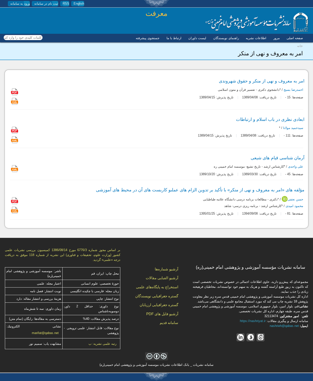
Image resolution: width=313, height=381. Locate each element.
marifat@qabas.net (45, 333)
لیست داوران (197, 38)
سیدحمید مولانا (293, 128)
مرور (276, 38)
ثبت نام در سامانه (46, 3)
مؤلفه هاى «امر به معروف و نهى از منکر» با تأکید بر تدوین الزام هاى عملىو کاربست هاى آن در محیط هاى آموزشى (200, 189)
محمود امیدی (294, 206)
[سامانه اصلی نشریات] (256, 31)
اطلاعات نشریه (256, 38)
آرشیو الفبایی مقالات (162, 278)
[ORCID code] (285, 201)
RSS (66, 3)
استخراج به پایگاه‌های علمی (157, 287)
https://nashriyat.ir (253, 321)
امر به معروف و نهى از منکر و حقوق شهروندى (261, 81)
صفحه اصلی (295, 38)
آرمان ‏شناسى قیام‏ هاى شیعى (277, 157)
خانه (300, 46)
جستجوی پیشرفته (147, 38)
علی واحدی (295, 167)
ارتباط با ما (174, 38)
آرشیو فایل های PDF (162, 314)
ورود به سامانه (20, 3)
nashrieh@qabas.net (284, 326)
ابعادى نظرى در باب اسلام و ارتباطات (270, 119)
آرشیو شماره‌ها (166, 269)
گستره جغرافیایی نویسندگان (156, 296)
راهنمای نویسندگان (226, 38)
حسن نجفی (295, 199)
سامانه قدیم (169, 323)
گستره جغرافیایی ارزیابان (159, 305)
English (79, 3)
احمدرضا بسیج (293, 90)
